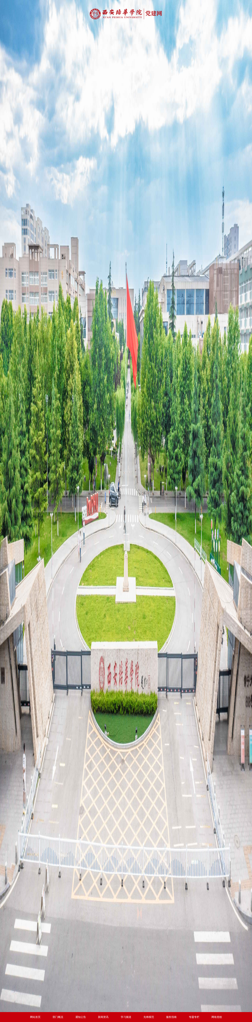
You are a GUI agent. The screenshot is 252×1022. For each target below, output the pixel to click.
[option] (126, 511)
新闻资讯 (103, 1017)
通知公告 (80, 1017)
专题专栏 (194, 1017)
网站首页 (35, 1017)
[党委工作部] (126, 14)
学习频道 (126, 1017)
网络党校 (216, 1017)
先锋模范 (149, 1017)
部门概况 (58, 1017)
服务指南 (171, 1017)
